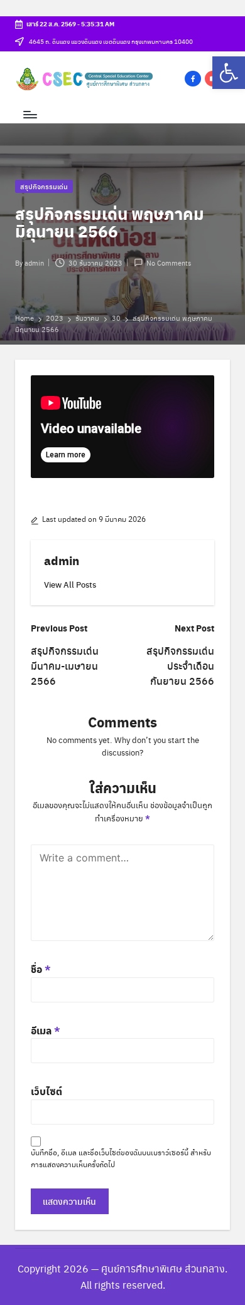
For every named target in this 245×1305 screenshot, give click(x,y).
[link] (228, 72)
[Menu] (29, 115)
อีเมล (45, 1030)
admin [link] (61, 560)
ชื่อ (41, 969)
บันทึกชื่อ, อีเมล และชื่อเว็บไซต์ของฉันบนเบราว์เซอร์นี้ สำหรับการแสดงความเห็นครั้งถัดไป (121, 1158)
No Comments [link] (168, 262)
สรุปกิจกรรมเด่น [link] (44, 186)
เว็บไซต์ (46, 1091)
